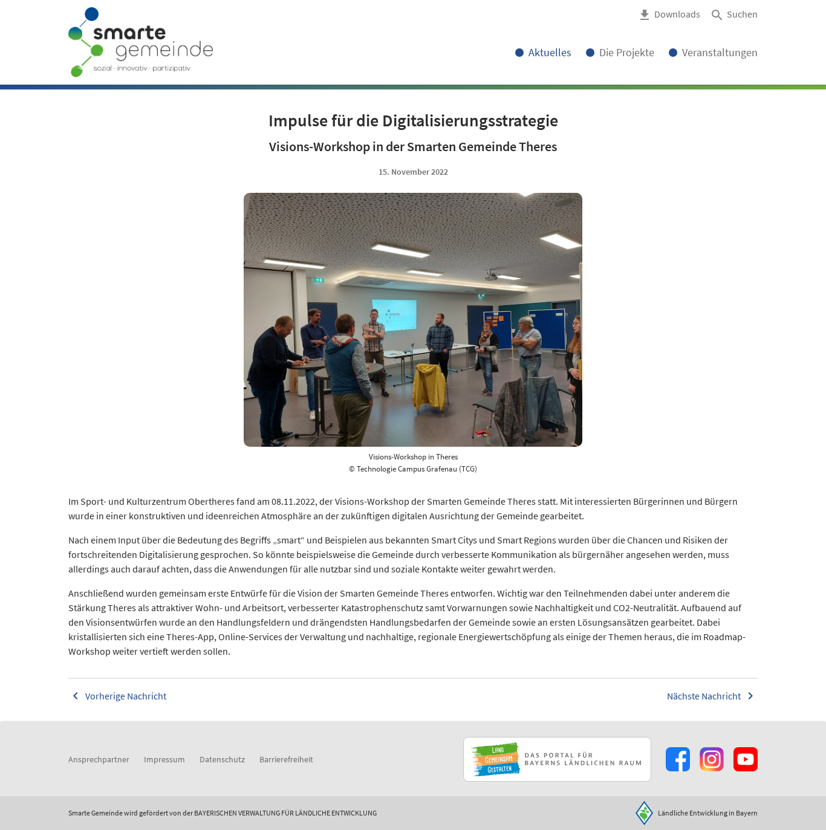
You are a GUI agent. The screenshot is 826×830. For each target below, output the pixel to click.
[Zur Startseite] (140, 42)
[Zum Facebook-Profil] (678, 759)
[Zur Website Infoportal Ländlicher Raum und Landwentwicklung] (557, 759)
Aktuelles (549, 52)
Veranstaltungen (720, 52)
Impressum (164, 759)
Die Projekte (626, 52)
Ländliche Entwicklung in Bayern (708, 812)
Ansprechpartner (98, 759)
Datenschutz (222, 759)
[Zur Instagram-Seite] (712, 759)
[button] (734, 15)
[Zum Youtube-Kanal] (745, 759)
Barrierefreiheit (286, 759)
